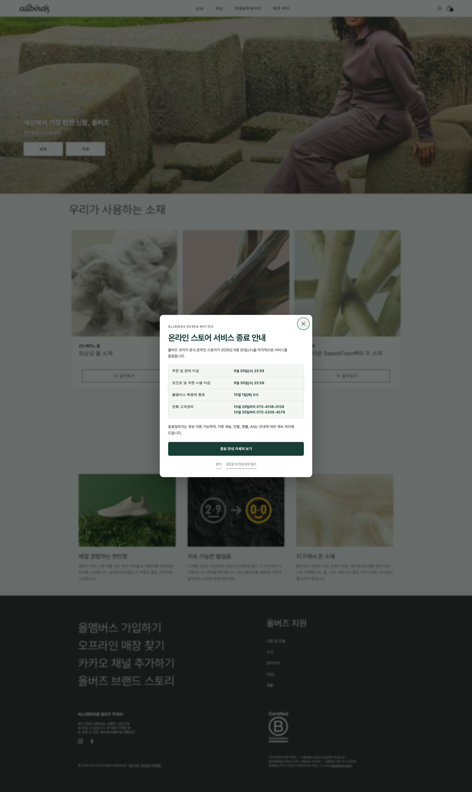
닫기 (218, 464)
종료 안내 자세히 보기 (236, 448)
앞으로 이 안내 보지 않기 (241, 464)
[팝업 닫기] (303, 324)
